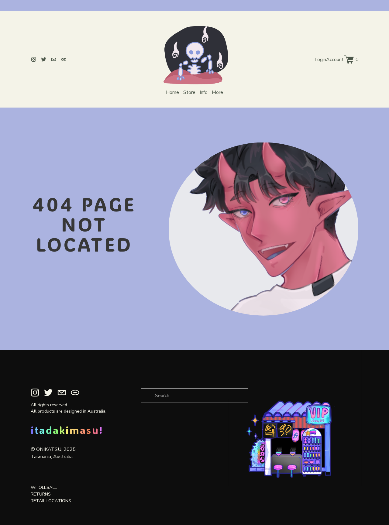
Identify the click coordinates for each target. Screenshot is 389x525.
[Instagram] (33, 59)
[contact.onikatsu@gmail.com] (54, 59)
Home (172, 92)
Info (204, 92)
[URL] (64, 59)
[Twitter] (43, 59)
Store (189, 92)
